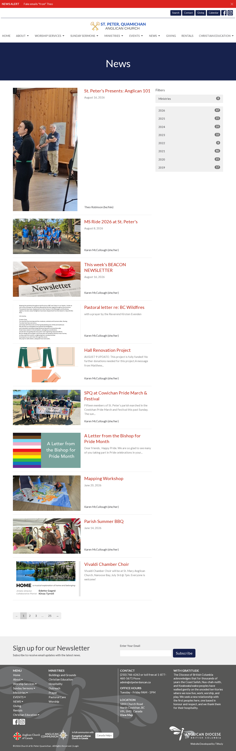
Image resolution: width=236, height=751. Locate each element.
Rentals (187, 35)
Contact (188, 12)
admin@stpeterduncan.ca (135, 682)
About (21, 35)
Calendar (213, 12)
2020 (188, 159)
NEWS (153, 35)
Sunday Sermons (82, 35)
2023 (188, 135)
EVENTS (134, 35)
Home (6, 35)
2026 (188, 110)
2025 (188, 118)
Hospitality (56, 683)
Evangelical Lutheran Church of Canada (81, 735)
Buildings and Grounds (62, 675)
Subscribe (184, 653)
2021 (188, 151)
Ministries (112, 35)
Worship (54, 701)
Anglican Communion (54, 735)
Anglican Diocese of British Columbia (197, 734)
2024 (188, 126)
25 (49, 615)
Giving (200, 12)
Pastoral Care (57, 697)
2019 (188, 167)
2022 (188, 143)
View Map (126, 715)
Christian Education (214, 35)
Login (76, 746)
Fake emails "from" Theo (38, 4)
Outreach (54, 688)
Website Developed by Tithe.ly (206, 743)
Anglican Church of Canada (26, 735)
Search (175, 12)
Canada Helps (104, 735)
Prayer (53, 692)
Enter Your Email (130, 645)
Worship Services (48, 35)
